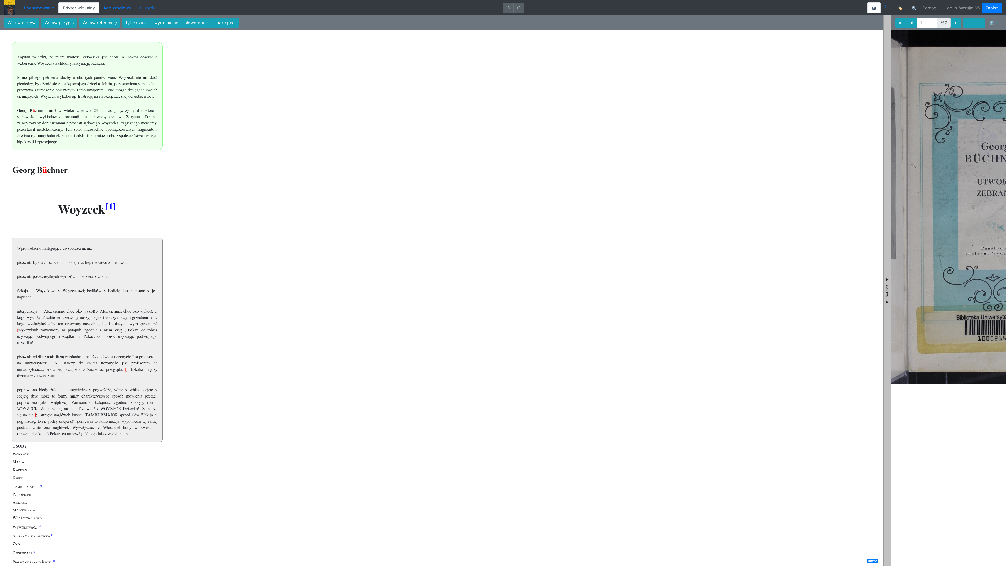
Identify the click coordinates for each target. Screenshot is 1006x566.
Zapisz (991, 7)
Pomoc (929, 7)
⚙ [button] (991, 22)
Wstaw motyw (22, 22)
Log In (951, 7)
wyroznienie (166, 22)
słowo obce (196, 22)
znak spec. (225, 22)
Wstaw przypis (59, 22)
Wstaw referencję (100, 22)
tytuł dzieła (137, 22)
